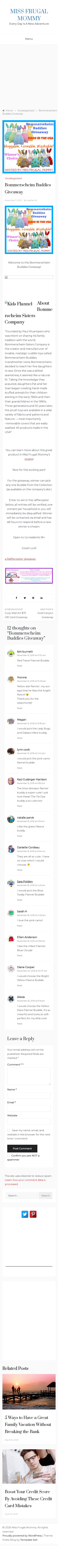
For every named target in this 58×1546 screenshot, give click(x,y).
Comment (14, 1064)
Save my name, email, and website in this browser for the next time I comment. (28, 1134)
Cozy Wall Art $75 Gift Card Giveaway (16, 615)
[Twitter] (25, 1214)
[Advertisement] (29, 75)
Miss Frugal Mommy (29, 15)
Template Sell (28, 1539)
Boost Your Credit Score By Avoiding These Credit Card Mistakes (28, 1498)
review (28, 459)
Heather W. (32, 200)
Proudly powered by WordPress (22, 1535)
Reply (19, 665)
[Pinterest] (33, 1214)
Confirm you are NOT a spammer (23, 1157)
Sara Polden (25, 881)
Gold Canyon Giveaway (45, 615)
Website (12, 1115)
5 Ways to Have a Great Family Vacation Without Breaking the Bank (28, 1424)
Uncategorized (13, 178)
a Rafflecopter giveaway (20, 559)
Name (12, 1089)
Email (11, 1102)
